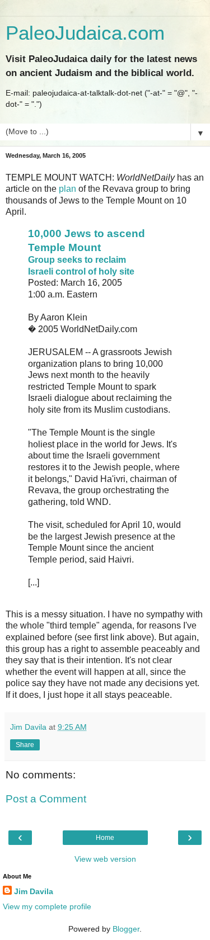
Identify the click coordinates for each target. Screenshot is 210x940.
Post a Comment (46, 799)
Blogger (126, 928)
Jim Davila (33, 891)
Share (25, 745)
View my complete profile (47, 906)
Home (105, 838)
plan (67, 188)
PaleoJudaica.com (85, 33)
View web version (105, 858)
